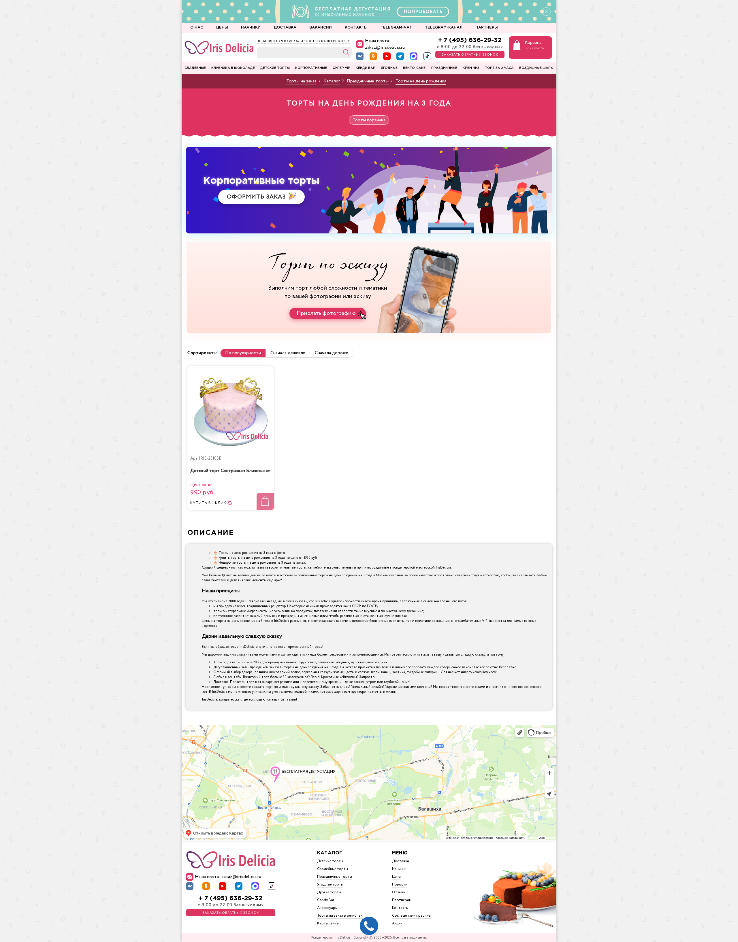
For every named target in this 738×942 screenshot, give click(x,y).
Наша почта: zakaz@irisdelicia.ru (385, 44)
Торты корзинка (369, 120)
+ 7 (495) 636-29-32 (470, 40)
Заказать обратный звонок (470, 54)
